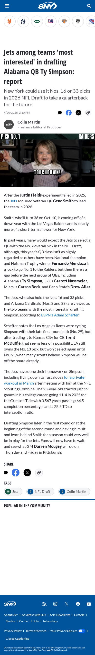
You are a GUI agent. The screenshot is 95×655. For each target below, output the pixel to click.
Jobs (36, 621)
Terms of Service (36, 631)
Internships (50, 621)
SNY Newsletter (60, 615)
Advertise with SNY (34, 615)
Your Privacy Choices (63, 631)
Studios (10, 621)
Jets (14, 200)
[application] (47, 160)
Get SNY (79, 615)
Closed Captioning (17, 638)
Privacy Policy (13, 631)
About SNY (11, 615)
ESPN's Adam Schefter (59, 315)
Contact (24, 621)
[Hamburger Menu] (7, 6)
